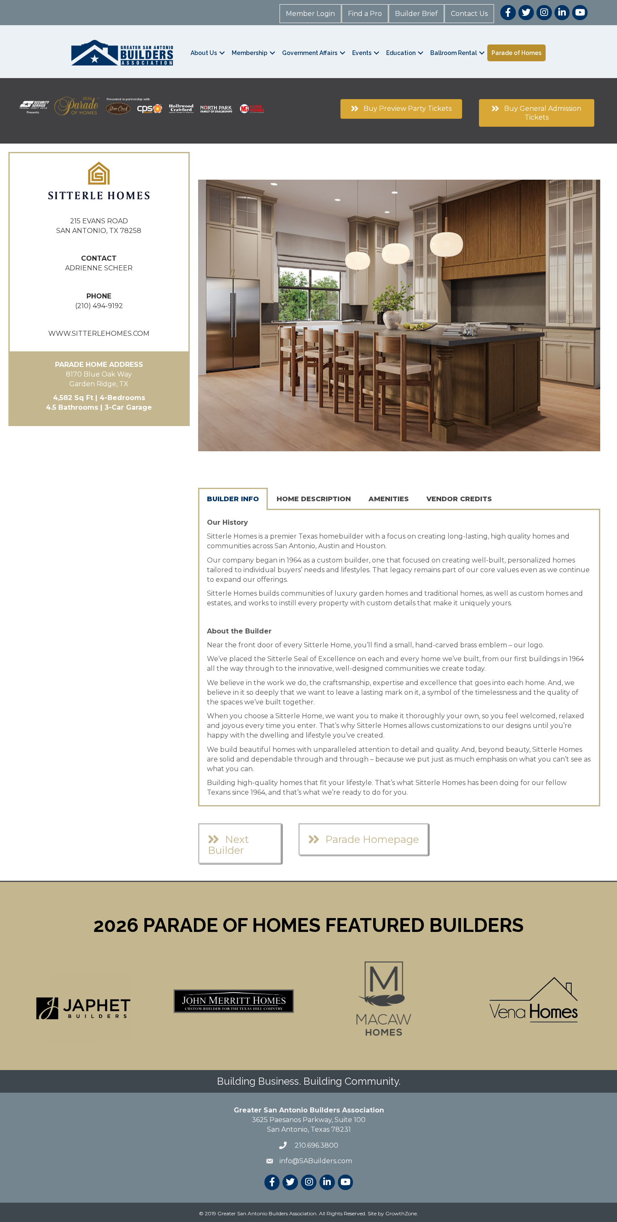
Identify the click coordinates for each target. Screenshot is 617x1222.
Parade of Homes (516, 53)
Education (401, 53)
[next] (579, 327)
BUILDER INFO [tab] (233, 499)
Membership (249, 53)
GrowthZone (401, 1213)
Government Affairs (309, 53)
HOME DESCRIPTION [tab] (314, 499)
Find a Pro (365, 14)
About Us (204, 53)
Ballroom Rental (453, 53)
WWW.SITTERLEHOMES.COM (98, 334)
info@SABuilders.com (316, 1161)
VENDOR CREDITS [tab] (459, 499)
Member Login (310, 14)
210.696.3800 (315, 1145)
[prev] (219, 327)
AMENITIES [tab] (389, 499)
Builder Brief (416, 14)
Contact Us (469, 14)
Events (361, 53)
